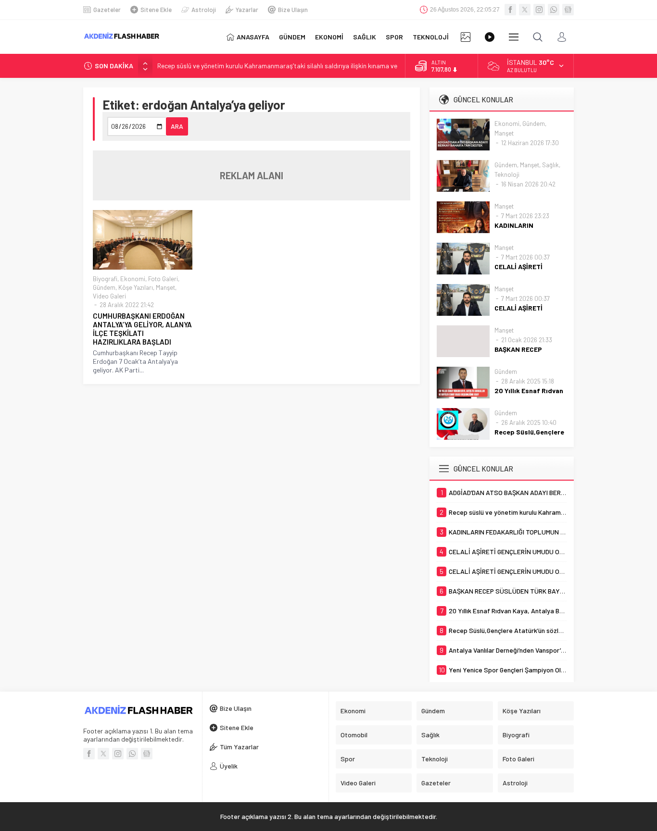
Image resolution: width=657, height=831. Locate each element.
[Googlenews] (568, 9)
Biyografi (105, 279)
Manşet (165, 287)
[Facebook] (510, 9)
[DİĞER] (514, 37)
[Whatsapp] (553, 9)
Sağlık (550, 165)
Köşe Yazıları (135, 287)
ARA (177, 126)
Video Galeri (109, 296)
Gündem (104, 287)
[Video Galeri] (490, 37)
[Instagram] (539, 9)
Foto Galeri (163, 279)
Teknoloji (506, 174)
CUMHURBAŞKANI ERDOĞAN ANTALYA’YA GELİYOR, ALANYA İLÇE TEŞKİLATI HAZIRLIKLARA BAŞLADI (142, 328)
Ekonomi (132, 279)
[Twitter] (525, 9)
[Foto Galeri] (466, 37)
